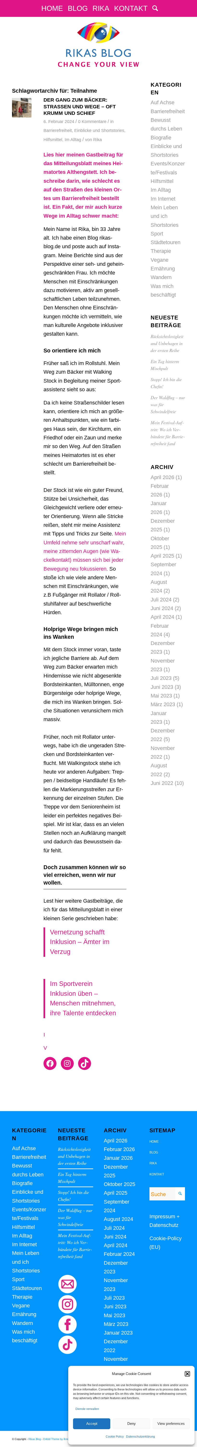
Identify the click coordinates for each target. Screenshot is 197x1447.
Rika (97, 139)
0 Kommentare (92, 121)
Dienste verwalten (87, 1409)
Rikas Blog (34, 1439)
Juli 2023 (161, 678)
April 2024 (162, 617)
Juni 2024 (162, 608)
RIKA (153, 1163)
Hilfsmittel (52, 139)
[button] (187, 1373)
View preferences (171, 1423)
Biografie (161, 138)
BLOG (153, 1152)
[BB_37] (21, 107)
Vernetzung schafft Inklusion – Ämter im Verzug (79, 942)
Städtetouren (165, 242)
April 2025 (162, 556)
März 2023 (163, 704)
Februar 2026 (119, 1149)
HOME (154, 1141)
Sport (157, 234)
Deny (131, 1423)
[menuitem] (52, 8)
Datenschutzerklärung (140, 1436)
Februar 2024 (119, 1254)
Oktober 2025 (119, 1184)
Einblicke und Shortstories (99, 130)
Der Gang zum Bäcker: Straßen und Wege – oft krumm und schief (79, 106)
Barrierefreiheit (57, 130)
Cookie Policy (115, 1436)
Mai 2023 (161, 696)
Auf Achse (162, 102)
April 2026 (162, 477)
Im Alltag (73, 139)
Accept (91, 1423)
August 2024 (118, 1219)
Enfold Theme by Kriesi (56, 1439)
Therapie (161, 251)
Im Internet (163, 199)
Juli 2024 (161, 600)
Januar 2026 (118, 1158)
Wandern (161, 277)
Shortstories (165, 225)
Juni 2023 (162, 687)
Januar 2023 (118, 1333)
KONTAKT (156, 1174)
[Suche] (154, 8)
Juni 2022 (162, 783)
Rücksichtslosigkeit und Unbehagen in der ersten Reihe (167, 343)
